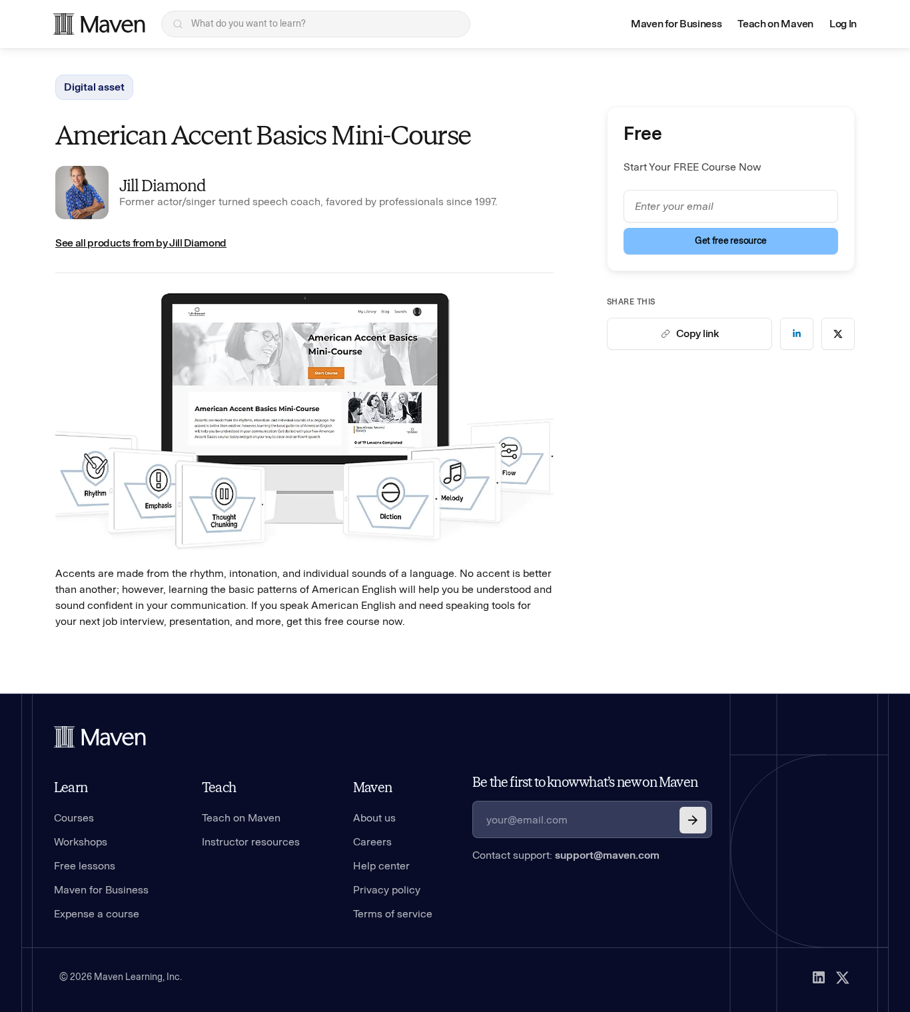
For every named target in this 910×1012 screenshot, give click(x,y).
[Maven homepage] (99, 24)
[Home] (100, 737)
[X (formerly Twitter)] (843, 977)
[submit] (693, 820)
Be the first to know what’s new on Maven (584, 782)
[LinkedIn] (819, 977)
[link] (796, 334)
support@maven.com (607, 855)
